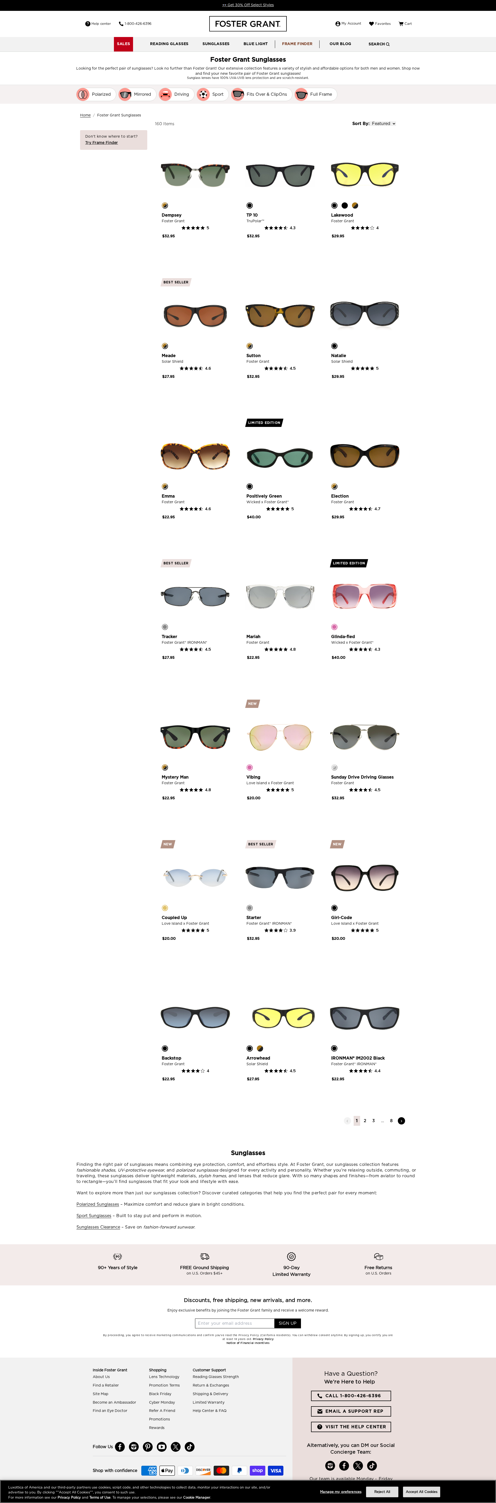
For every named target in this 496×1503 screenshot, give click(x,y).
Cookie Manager (196, 1497)
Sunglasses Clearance (98, 1227)
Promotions (159, 1419)
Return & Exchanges (211, 1385)
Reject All (382, 1491)
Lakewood (342, 215)
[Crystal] (249, 627)
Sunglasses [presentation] (216, 44)
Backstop (171, 1058)
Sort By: (360, 124)
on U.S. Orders (378, 1273)
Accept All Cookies (421, 1491)
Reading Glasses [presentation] (169, 44)
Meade (169, 356)
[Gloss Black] (344, 205)
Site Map (100, 1394)
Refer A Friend (162, 1411)
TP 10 (252, 215)
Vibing (253, 777)
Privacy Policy (69, 1497)
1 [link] (357, 1121)
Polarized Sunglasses (97, 1204)
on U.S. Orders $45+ (205, 1273)
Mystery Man (175, 777)
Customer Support (209, 1370)
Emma (168, 496)
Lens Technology (164, 1377)
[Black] (249, 205)
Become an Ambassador (114, 1402)
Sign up (288, 1323)
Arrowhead (258, 1058)
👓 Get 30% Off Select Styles (248, 5)
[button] (169, 44)
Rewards (157, 1428)
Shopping (157, 1370)
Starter (253, 918)
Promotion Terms (164, 1385)
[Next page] (401, 1120)
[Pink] (334, 627)
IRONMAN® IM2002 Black (358, 1058)
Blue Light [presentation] (256, 44)
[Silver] (334, 767)
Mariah (253, 637)
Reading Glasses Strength (216, 1377)
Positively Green (264, 496)
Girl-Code (341, 918)
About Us (101, 1377)
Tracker (169, 637)
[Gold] (164, 908)
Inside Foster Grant (110, 1370)
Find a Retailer (106, 1385)
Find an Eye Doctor (110, 1411)
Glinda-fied (343, 637)
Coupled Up (174, 918)
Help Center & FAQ (210, 1411)
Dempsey (172, 215)
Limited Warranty (208, 1402)
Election (340, 496)
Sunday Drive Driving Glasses (362, 777)
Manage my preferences (340, 1491)
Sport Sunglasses (93, 1216)
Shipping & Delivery (210, 1394)
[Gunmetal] (164, 627)
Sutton (253, 356)
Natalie (338, 356)
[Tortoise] (164, 205)
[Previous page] (347, 1120)
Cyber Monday (162, 1402)
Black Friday (160, 1394)
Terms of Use (100, 1497)
